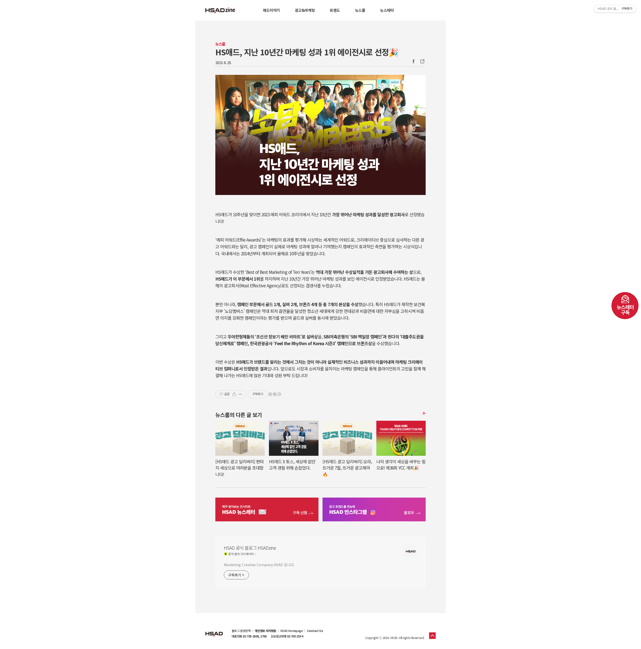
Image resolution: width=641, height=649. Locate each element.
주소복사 (422, 61)
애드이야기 (271, 10)
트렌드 (335, 10)
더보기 (423, 413)
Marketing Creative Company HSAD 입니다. (259, 564)
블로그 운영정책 (241, 630)
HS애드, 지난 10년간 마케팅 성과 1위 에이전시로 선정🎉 (306, 52)
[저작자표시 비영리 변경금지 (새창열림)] (274, 394)
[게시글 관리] (240, 394)
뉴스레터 (387, 10)
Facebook (413, 61)
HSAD (214, 630)
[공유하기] (234, 394)
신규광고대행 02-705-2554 (287, 636)
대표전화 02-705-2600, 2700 (249, 636)
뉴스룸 (360, 10)
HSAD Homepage (291, 630)
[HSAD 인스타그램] (374, 510)
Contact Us (315, 630)
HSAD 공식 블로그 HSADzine (220, 10)
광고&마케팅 (305, 10)
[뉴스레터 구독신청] (266, 510)
